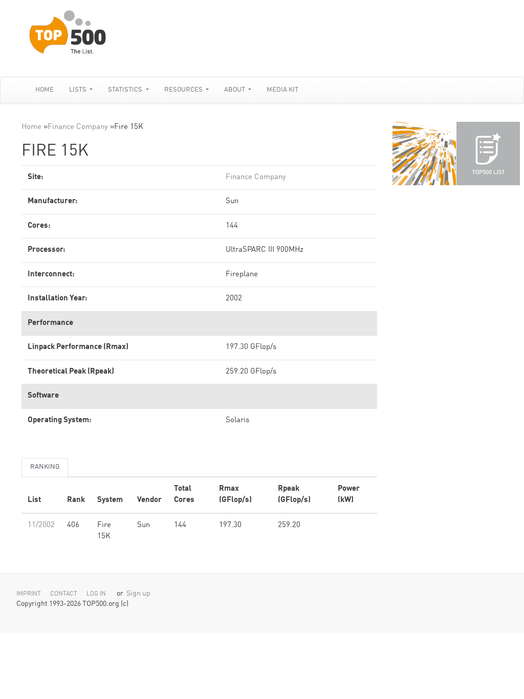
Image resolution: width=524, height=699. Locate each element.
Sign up (138, 594)
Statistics (126, 89)
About (235, 89)
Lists (78, 89)
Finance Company (78, 127)
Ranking (44, 467)
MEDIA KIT (282, 89)
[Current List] (488, 153)
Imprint (28, 594)
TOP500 (424, 153)
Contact (63, 594)
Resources (184, 89)
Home (44, 89)
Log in (96, 594)
